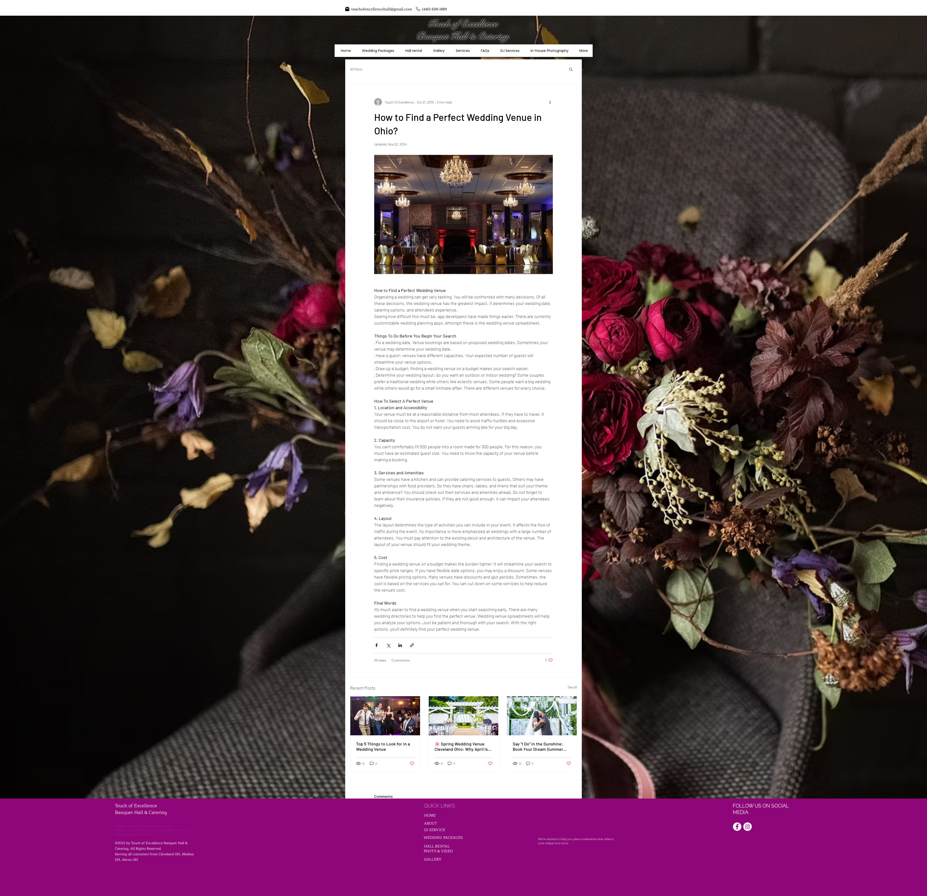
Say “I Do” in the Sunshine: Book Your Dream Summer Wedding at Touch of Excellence (538, 746)
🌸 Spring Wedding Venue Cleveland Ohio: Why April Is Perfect (461, 746)
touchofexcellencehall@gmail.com (381, 9)
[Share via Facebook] (376, 645)
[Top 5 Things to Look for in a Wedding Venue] (385, 715)
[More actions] (550, 102)
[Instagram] (747, 826)
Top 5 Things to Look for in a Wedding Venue (383, 746)
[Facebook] (737, 826)
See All (572, 687)
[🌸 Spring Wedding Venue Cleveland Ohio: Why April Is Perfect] (464, 715)
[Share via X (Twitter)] (388, 645)
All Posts (356, 69)
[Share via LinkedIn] (400, 645)
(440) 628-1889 (434, 9)
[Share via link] (412, 645)
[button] (571, 69)
